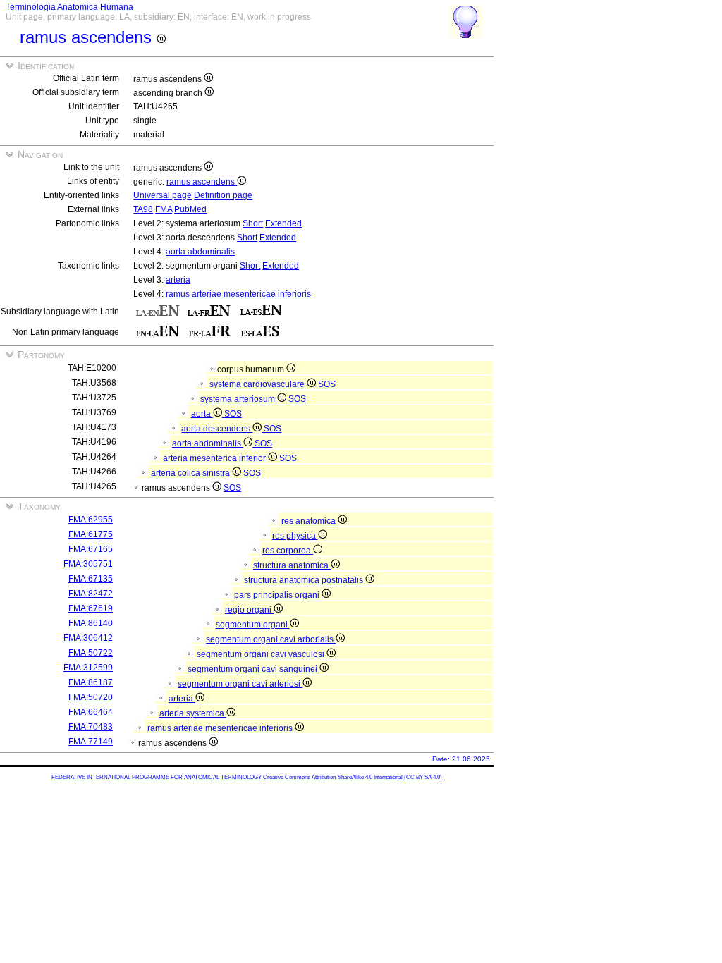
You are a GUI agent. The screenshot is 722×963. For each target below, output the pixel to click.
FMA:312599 (88, 668)
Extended (283, 223)
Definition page (223, 195)
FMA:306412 (88, 638)
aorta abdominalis (200, 252)
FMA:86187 (90, 682)
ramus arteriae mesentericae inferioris (238, 294)
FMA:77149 (90, 742)
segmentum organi (253, 625)
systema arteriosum (238, 399)
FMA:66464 (90, 712)
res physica (295, 536)
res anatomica (309, 521)
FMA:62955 (90, 520)
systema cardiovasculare (258, 384)
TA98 (143, 209)
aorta (202, 414)
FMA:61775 (90, 534)
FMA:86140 (90, 623)
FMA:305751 (88, 564)
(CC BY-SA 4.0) (423, 777)
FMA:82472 (90, 594)
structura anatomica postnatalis (304, 580)
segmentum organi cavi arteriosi (240, 684)
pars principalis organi (278, 595)
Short (253, 223)
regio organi (249, 610)
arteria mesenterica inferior (215, 458)
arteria (178, 280)
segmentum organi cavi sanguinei (253, 669)
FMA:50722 (90, 653)
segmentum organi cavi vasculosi (261, 654)
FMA (163, 209)
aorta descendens (216, 429)
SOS (327, 384)
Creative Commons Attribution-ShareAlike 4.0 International (333, 777)
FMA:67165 (90, 549)
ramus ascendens (201, 182)
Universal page (162, 195)
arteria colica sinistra (191, 473)
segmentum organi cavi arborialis (271, 639)
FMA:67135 (90, 579)
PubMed (190, 209)
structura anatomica (292, 565)
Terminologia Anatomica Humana (69, 7)
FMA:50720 (90, 697)
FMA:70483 (90, 727)
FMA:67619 (90, 608)
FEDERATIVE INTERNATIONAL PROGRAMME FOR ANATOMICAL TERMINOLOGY (156, 777)
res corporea (287, 551)
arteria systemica (192, 713)
